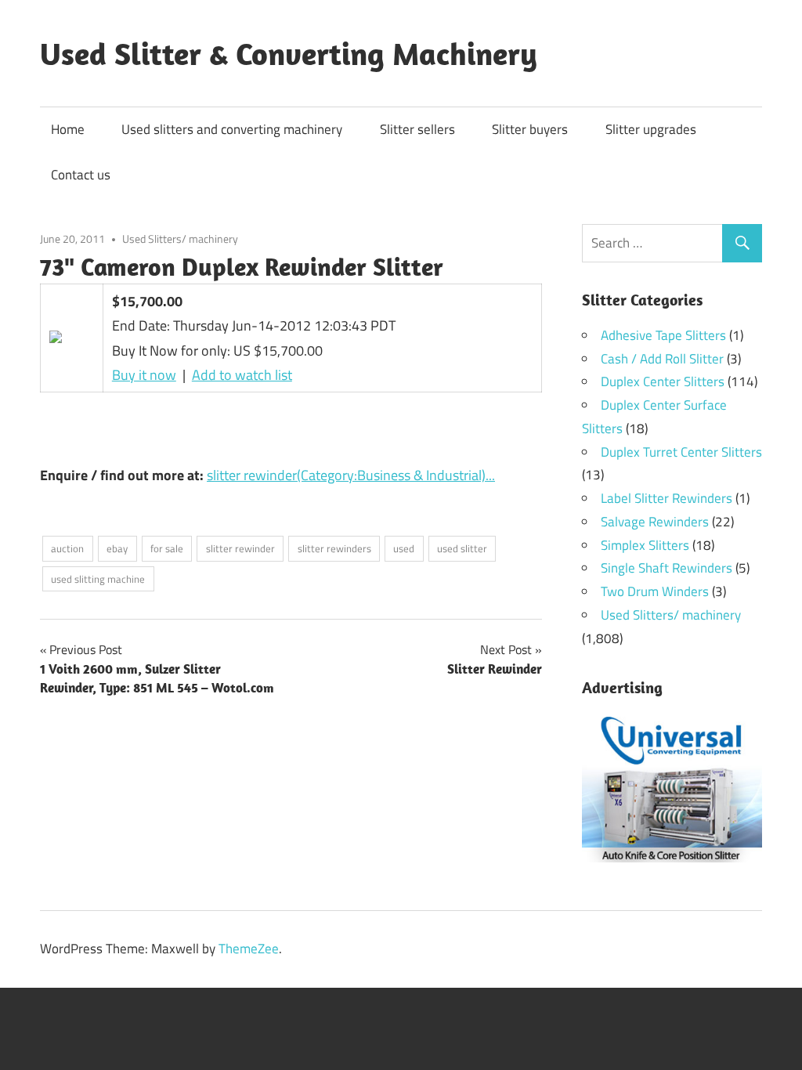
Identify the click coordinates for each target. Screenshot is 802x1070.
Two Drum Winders (655, 591)
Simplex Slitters (645, 545)
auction (67, 548)
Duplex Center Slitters (662, 381)
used (403, 548)
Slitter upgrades (650, 129)
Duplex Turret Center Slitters (681, 452)
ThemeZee (249, 948)
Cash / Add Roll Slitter (662, 359)
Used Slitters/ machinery (180, 238)
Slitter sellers (417, 129)
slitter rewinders (334, 548)
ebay (117, 548)
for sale (166, 548)
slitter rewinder (240, 548)
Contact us (80, 174)
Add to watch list (242, 374)
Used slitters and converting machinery (231, 129)
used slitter (462, 548)
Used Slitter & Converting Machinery (288, 53)
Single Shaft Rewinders (666, 568)
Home (68, 129)
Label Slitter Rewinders (666, 498)
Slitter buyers (530, 129)
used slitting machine (98, 579)
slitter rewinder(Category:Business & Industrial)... (351, 475)
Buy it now (144, 374)
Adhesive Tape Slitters (663, 335)
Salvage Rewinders (655, 522)
